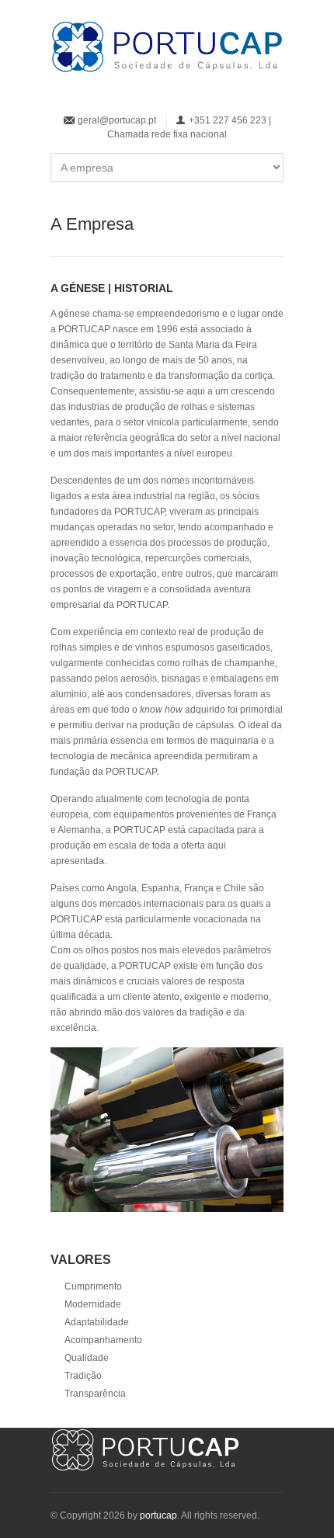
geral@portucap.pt (117, 120)
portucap (158, 1515)
